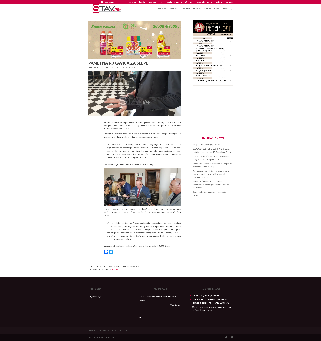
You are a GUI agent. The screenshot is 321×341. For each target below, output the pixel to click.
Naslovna (161, 9)
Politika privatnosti (120, 330)
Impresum (104, 330)
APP (141, 317)
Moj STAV (219, 2)
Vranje (192, 2)
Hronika (197, 9)
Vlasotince (142, 2)
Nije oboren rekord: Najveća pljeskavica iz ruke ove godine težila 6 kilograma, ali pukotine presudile (211, 174)
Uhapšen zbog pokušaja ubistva (206, 144)
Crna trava (178, 2)
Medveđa (152, 2)
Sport (216, 9)
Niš (186, 2)
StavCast (229, 2)
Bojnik (169, 2)
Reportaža (201, 2)
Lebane (162, 2)
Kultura (207, 9)
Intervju (210, 2)
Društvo (186, 9)
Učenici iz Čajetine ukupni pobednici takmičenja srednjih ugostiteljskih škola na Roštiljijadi (211, 184)
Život (225, 9)
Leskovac (132, 2)
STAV (95, 67)
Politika (173, 9)
